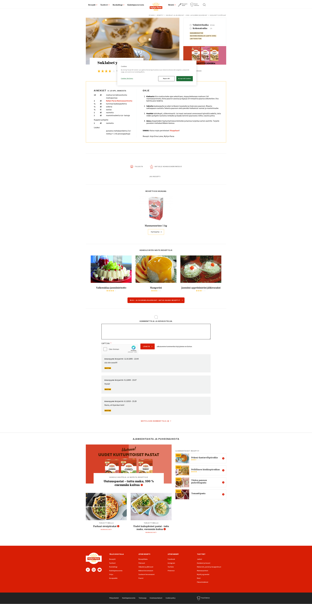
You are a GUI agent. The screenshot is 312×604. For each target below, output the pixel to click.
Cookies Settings (127, 78)
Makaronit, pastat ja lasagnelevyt (209, 567)
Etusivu (152, 15)
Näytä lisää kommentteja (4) (155, 421)
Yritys (111, 574)
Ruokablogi (117, 5)
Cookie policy (171, 598)
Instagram (94, 570)
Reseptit (91, 5)
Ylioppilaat (174, 130)
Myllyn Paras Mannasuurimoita (119, 101)
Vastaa (108, 368)
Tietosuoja (142, 598)
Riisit (198, 578)
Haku (204, 4)
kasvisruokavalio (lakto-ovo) (203, 36)
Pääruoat (141, 563)
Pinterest (171, 570)
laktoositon (195, 39)
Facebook (88, 570)
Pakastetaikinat (202, 582)
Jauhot (199, 559)
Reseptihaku (143, 559)
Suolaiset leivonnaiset (146, 574)
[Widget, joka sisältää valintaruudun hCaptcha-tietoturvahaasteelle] (119, 349)
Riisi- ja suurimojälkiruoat (196, 15)
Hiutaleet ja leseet (203, 563)
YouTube (100, 570)
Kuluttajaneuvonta (135, 5)
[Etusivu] (156, 7)
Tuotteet (104, 5)
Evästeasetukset (156, 598)
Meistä (171, 5)
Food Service (196, 4)
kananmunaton (196, 33)
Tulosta (139, 166)
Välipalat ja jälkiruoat (175, 15)
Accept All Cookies (184, 78)
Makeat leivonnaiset (145, 570)
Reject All (166, 78)
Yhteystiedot (114, 598)
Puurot (140, 578)
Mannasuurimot (202, 570)
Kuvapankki (113, 578)
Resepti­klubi (185, 4)
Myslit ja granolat (203, 574)
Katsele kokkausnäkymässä (168, 166)
